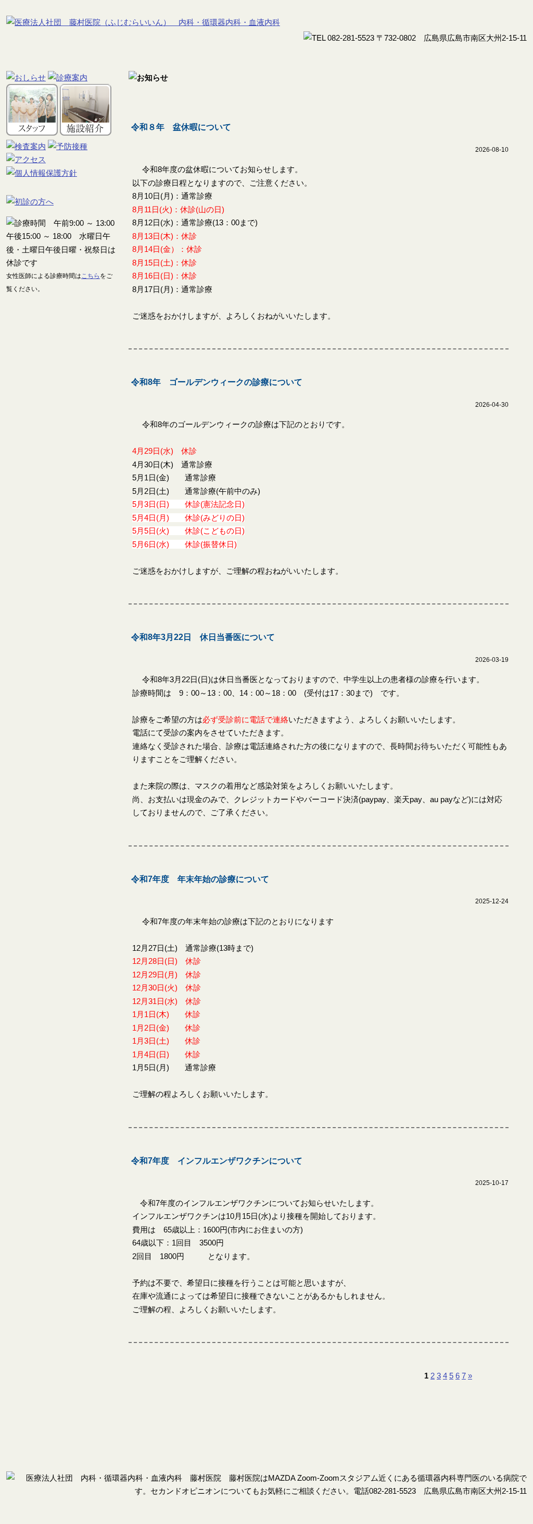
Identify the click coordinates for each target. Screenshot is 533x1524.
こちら (90, 276)
